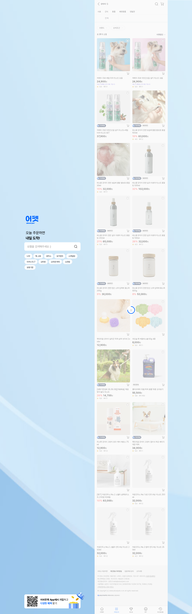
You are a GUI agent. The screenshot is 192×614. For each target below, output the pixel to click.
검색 (75, 246)
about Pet (32, 220)
